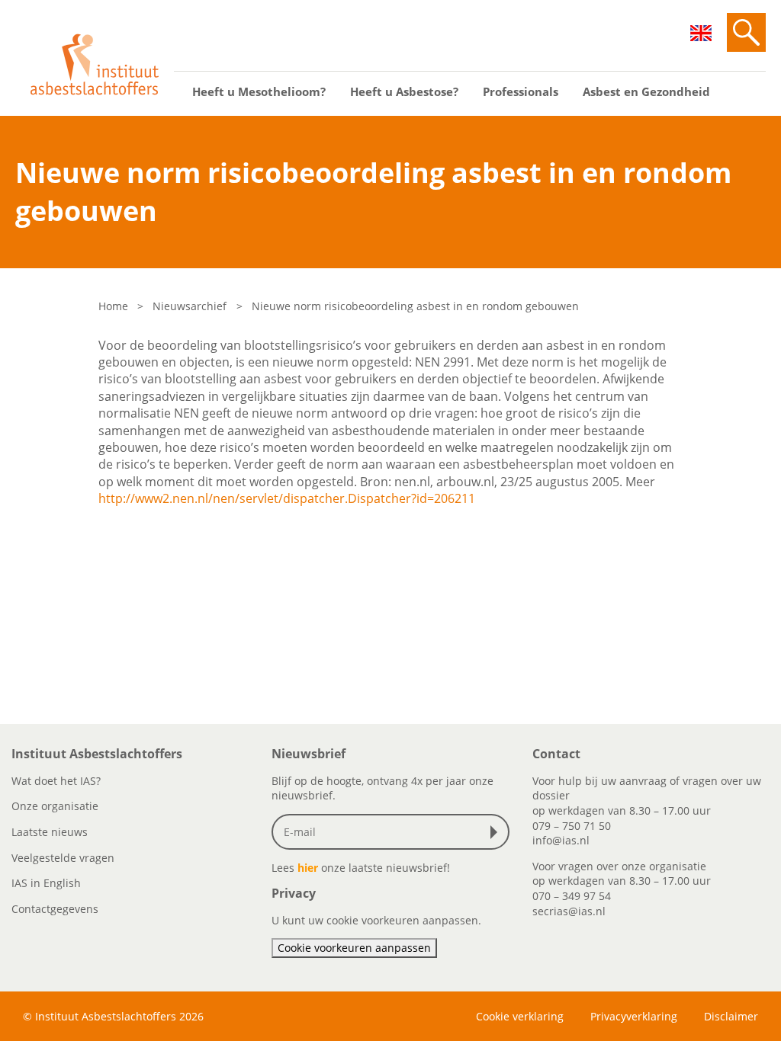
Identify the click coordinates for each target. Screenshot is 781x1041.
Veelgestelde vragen (62, 857)
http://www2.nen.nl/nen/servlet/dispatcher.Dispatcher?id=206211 (286, 498)
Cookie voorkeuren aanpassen (354, 947)
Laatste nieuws (49, 832)
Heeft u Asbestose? (404, 91)
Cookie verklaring (520, 1016)
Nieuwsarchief (190, 306)
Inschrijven (497, 832)
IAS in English (46, 883)
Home (113, 306)
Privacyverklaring (633, 1016)
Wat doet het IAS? (56, 781)
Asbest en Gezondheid (646, 91)
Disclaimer (731, 1016)
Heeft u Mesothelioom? (259, 91)
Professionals (520, 91)
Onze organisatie (54, 806)
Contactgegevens (54, 909)
